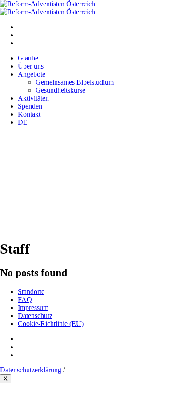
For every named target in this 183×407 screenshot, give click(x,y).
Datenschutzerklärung (30, 370)
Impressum (33, 307)
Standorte (31, 291)
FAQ (25, 299)
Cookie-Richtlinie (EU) (51, 323)
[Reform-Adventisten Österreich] (47, 8)
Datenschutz (35, 315)
